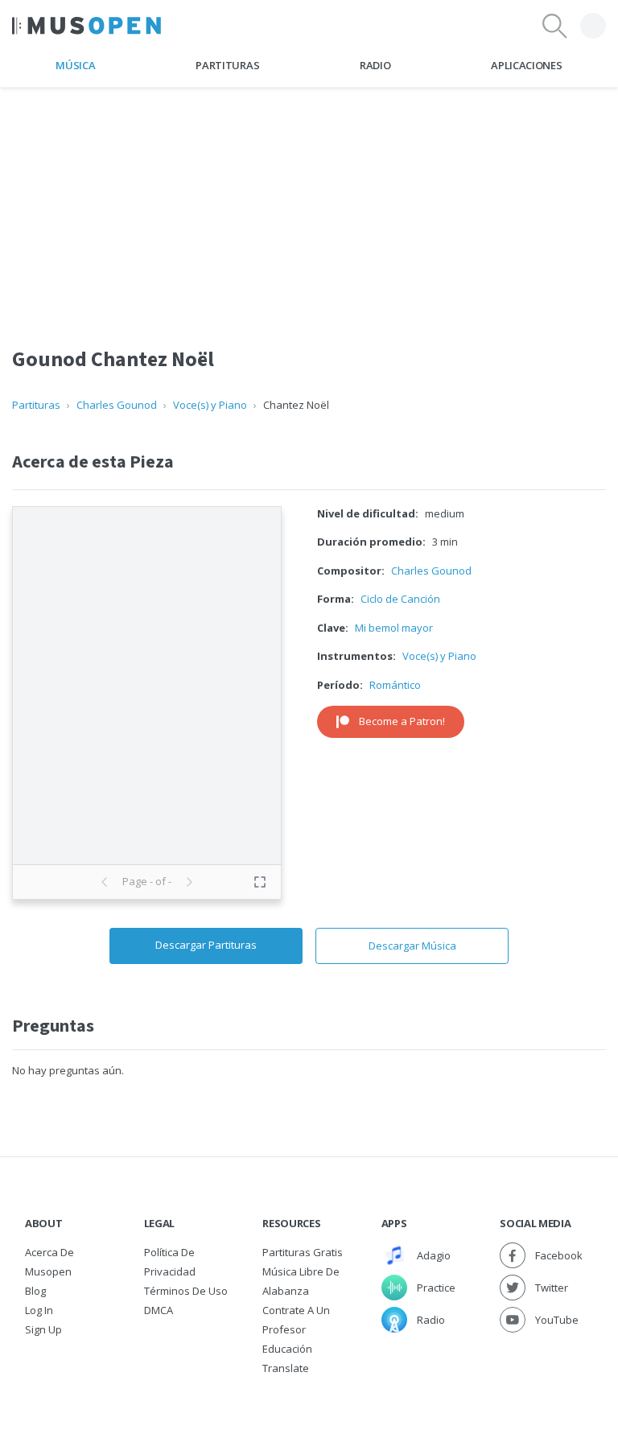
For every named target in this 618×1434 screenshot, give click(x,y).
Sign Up (43, 1329)
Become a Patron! (402, 721)
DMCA (158, 1310)
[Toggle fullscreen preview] (260, 882)
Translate (285, 1368)
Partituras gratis (302, 1252)
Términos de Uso (186, 1291)
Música (75, 65)
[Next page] (189, 882)
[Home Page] (86, 26)
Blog (35, 1291)
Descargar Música (412, 945)
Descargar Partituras (206, 944)
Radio (375, 65)
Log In (39, 1310)
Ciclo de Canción (400, 598)
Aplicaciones (526, 65)
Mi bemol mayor (394, 627)
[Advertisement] (309, 200)
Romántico (395, 685)
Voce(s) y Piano (210, 405)
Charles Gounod (116, 405)
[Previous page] (105, 882)
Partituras (227, 65)
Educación (287, 1348)
